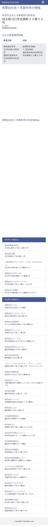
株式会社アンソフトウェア (15, 491)
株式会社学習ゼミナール (14, 347)
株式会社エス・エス (12, 338)
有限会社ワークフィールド (15, 313)
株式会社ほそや (11, 508)
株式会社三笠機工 (11, 290)
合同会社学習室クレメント (15, 433)
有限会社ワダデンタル (13, 273)
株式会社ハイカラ (11, 475)
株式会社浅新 (10, 254)
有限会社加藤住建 (11, 372)
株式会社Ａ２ (10, 424)
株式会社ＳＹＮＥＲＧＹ (14, 483)
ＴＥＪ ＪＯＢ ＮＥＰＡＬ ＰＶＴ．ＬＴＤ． (24, 363)
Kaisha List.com (10, 2)
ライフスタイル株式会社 (14, 466)
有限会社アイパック (12, 330)
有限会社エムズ (11, 408)
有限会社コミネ (11, 305)
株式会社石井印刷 (11, 355)
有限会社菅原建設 (11, 449)
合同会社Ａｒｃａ (11, 380)
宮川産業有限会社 (11, 441)
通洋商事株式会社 (11, 245)
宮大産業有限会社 (11, 416)
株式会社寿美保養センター (15, 458)
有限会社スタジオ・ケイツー (16, 282)
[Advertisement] (24, 90)
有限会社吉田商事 (11, 322)
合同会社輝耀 (10, 391)
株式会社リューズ (11, 399)
